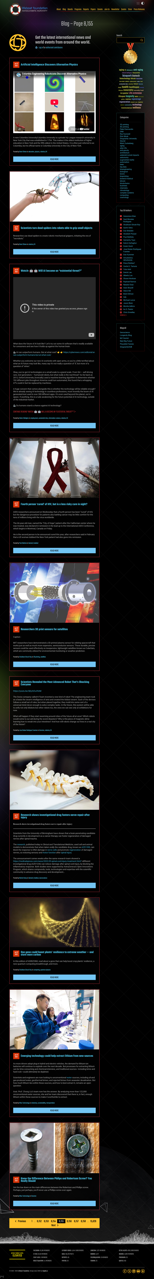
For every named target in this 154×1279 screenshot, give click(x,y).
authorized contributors (54, 48)
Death (141, 81)
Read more (54, 159)
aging (121, 70)
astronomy (124, 157)
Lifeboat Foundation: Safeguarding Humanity (28, 9)
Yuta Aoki (127, 269)
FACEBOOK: (36, 1250)
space (122, 105)
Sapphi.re (45, 1271)
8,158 (83, 1221)
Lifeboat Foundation (23, 1271)
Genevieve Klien (129, 216)
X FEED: (35, 1254)
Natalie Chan (128, 285)
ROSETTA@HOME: (38, 1260)
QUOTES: (121, 1260)
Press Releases (139, 9)
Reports (86, 9)
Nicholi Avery (23, 878)
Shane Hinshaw (129, 278)
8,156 (69, 1221)
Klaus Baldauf (129, 263)
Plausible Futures (127, 344)
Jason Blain (128, 303)
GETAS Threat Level (17, 1255)
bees (122, 164)
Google (119, 87)
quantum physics (45, 969)
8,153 (46, 1221)
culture (138, 81)
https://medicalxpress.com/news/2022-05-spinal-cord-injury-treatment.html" (47, 861)
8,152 (39, 1221)
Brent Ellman (23, 151)
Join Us (107, 9)
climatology (124, 190)
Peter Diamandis (126, 129)
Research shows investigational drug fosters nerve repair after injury (55, 816)
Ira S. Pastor (128, 309)
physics (37, 151)
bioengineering (126, 169)
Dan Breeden (128, 231)
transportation (50, 1103)
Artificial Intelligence (127, 73)
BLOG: (63, 1254)
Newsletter (115, 9)
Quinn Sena (128, 228)
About (59, 9)
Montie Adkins (129, 306)
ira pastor (124, 93)
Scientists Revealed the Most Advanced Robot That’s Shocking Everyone (55, 683)
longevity (130, 96)
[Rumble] (143, 1271)
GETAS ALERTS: (123, 1250)
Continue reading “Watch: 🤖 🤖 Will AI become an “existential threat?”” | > (44, 412)
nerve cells (52, 850)
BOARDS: (121, 1254)
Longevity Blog (126, 335)
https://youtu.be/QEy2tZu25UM (27, 691)
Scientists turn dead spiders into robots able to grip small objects (56, 228)
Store (130, 9)
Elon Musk (124, 136)
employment (34, 418)
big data (123, 167)
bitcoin (133, 78)
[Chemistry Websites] (130, 54)
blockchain (139, 79)
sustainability (42, 1103)
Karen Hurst (128, 246)
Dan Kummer (128, 255)
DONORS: (92, 1254)
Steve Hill (127, 291)
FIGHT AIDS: (36, 1257)
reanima (128, 99)
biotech (136, 75)
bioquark (127, 75)
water (69, 1077)
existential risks (43, 418)
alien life (123, 148)
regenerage (136, 99)
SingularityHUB (126, 347)
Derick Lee (127, 272)
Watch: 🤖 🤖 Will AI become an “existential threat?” (51, 271)
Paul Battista (23, 543)
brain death (122, 81)
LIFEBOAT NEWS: (66, 1250)
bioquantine (136, 73)
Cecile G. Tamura (130, 266)
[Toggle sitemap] (138, 3)
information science (54, 418)
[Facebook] (125, 1271)
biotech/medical (33, 543)
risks (136, 102)
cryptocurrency (133, 81)
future (136, 84)
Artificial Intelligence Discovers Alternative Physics (49, 64)
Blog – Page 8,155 (77, 24)
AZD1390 (86, 847)
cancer (127, 81)
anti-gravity (124, 150)
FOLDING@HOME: (95, 1257)
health (125, 87)
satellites (43, 657)
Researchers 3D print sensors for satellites (44, 629)
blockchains (125, 183)
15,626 (93, 1221)
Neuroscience (141, 96)
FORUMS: (93, 1260)
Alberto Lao (127, 275)
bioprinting (124, 176)
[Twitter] (129, 1271)
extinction (130, 84)
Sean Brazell (128, 288)
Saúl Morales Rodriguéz (128, 220)
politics (123, 99)
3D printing (36, 657)
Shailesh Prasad (129, 234)
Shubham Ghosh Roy (25, 657)
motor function (49, 852)
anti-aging (138, 70)
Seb (124, 297)
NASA (136, 97)
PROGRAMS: (122, 1257)
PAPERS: (64, 1260)
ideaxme (120, 90)
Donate (100, 9)
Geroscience (125, 332)
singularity (140, 102)
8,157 (76, 1221)
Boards (70, 9)
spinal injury (66, 852)
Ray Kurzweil (125, 134)
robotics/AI (43, 151)
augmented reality (127, 160)
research (21, 844)
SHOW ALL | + (123, 315)
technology (137, 105)
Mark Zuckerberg (126, 143)
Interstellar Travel (139, 90)
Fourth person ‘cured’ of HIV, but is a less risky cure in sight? (54, 504)
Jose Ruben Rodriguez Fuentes (28, 730)
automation (124, 162)
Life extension (135, 93)
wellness (137, 107)
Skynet (122, 141)
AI (125, 70)
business (123, 186)
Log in (41, 48)
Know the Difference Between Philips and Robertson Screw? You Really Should (56, 1179)
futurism (41, 730)
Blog (64, 9)
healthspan (134, 87)
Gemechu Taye (129, 240)
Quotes (123, 9)
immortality (128, 90)
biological (124, 172)
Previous (22, 1221)
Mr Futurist (124, 338)
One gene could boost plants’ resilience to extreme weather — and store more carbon (57, 953)
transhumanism (126, 108)
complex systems (127, 193)
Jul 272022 (16, 65)
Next (53, 1225)
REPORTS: (64, 1257)
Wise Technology (24, 1103)
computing (36, 969)
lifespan (121, 96)
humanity (142, 87)
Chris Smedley (129, 312)
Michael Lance (129, 300)
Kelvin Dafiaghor (24, 418)
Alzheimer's (130, 70)
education (31, 151)
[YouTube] (138, 1271)
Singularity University (128, 139)
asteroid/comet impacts (129, 155)
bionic (122, 174)
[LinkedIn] (134, 1271)
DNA (122, 132)
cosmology (124, 197)
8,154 (53, 1221)
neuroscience (43, 878)
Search (141, 40)
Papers (93, 9)
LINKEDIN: (93, 1250)
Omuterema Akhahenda (128, 259)
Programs (78, 9)
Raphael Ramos (129, 282)
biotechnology (125, 78)
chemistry (34, 1103)
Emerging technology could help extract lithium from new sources (57, 1056)
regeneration (75, 850)
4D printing (124, 127)
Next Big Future (126, 341)
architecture (124, 153)
